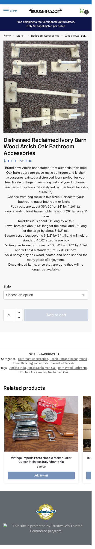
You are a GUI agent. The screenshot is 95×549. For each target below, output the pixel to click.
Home (7, 35)
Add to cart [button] (41, 475)
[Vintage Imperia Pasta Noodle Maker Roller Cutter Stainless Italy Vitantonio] (41, 424)
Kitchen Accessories (33, 372)
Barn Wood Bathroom (72, 368)
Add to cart (56, 315)
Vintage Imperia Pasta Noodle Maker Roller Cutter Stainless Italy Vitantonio (41, 460)
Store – (20, 35)
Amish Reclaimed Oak (41, 368)
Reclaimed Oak (58, 372)
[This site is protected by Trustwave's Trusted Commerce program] (45, 528)
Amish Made (17, 368)
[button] (82, 11)
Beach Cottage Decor (64, 359)
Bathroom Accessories (45, 35)
